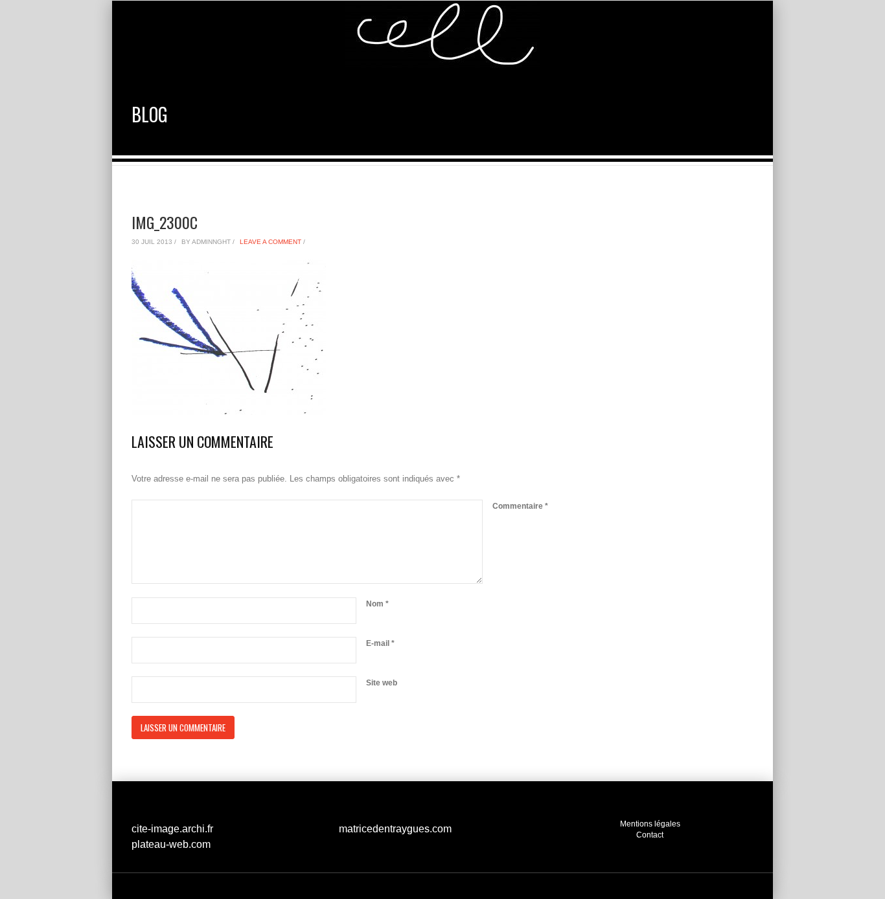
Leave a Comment (270, 241)
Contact (649, 834)
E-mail (380, 643)
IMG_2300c (165, 222)
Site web (381, 682)
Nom (377, 603)
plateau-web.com (171, 844)
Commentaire (520, 506)
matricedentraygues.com (395, 828)
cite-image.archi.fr (172, 828)
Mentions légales (650, 823)
